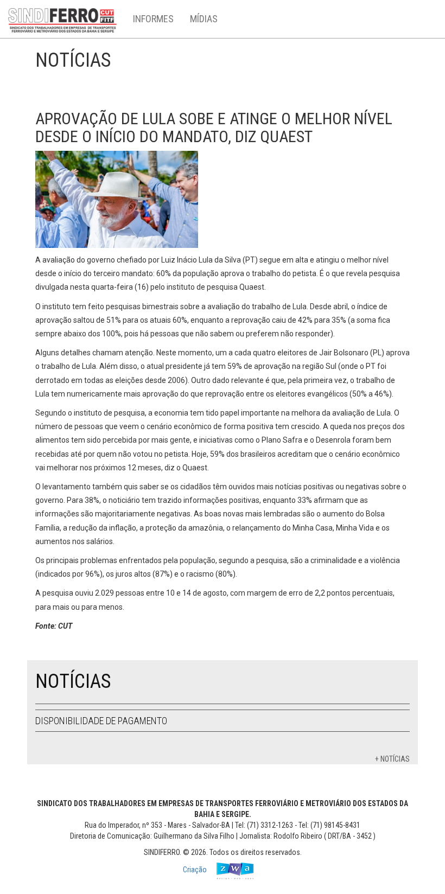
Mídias (204, 18)
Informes (153, 18)
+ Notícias (392, 759)
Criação (195, 870)
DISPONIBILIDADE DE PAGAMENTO (101, 720)
